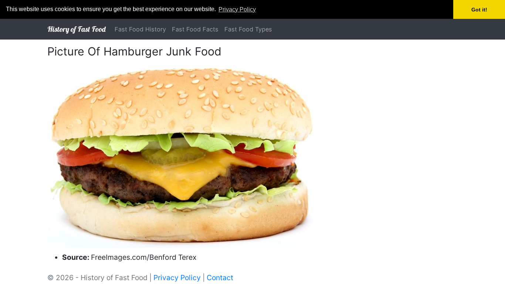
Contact (220, 277)
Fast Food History (140, 29)
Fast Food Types (248, 29)
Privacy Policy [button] (237, 9)
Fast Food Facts (195, 29)
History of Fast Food (76, 29)
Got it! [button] (479, 10)
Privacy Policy (177, 277)
